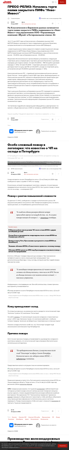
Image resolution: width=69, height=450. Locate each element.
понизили (54, 401)
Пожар (58, 417)
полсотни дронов (26, 384)
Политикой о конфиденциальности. (31, 447)
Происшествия (46, 417)
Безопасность (44, 419)
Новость (14, 417)
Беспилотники (35, 419)
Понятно (62, 446)
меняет (10, 397)
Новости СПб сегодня (34, 417)
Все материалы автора (29, 24)
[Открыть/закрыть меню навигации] (53, 2)
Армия (27, 419)
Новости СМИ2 (13, 137)
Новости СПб (22, 417)
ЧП (53, 417)
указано (17, 317)
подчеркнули (20, 359)
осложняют (41, 389)
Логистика (11, 419)
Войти (62, 2)
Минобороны (19, 419)
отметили (44, 217)
